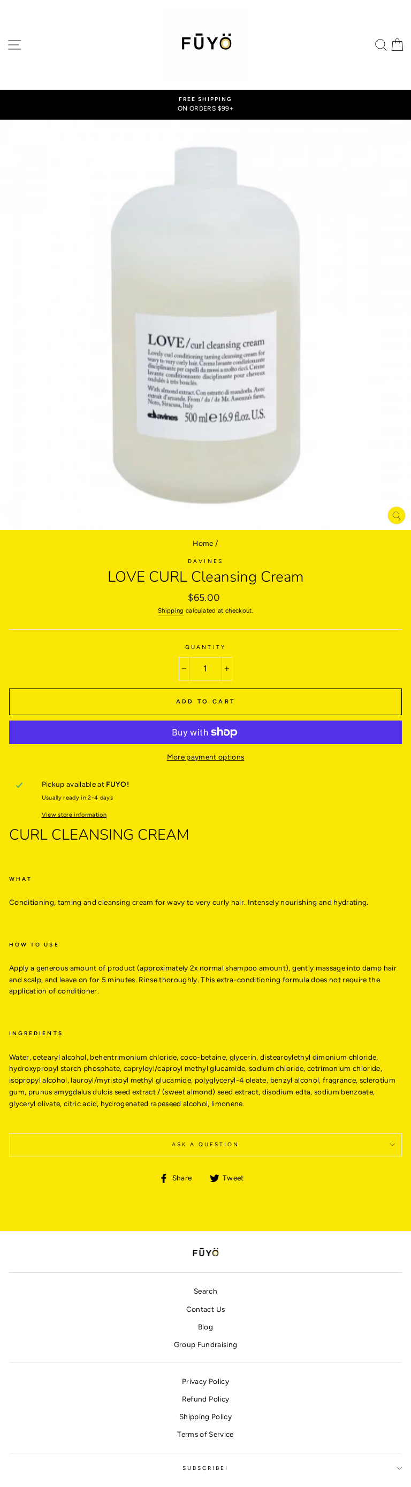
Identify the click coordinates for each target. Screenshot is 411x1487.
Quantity (205, 647)
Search (205, 1291)
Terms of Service (205, 1434)
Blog (205, 1326)
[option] (205, 104)
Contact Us (205, 1309)
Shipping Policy (205, 1416)
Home (203, 543)
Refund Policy (205, 1399)
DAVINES (205, 561)
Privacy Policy (205, 1381)
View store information (74, 814)
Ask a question (206, 1144)
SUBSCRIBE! (205, 1468)
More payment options (206, 757)
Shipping (171, 610)
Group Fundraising (206, 1344)
